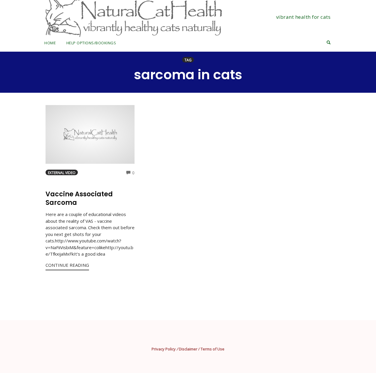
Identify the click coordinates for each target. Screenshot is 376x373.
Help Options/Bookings (91, 42)
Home (50, 42)
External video (61, 172)
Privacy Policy (164, 349)
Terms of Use (212, 349)
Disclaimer (188, 349)
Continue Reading (67, 265)
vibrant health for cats (303, 16)
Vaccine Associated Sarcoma (79, 198)
